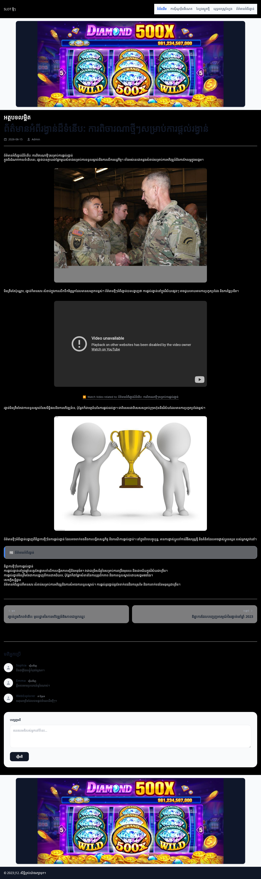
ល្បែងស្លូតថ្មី (203, 9)
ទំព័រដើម (162, 9)
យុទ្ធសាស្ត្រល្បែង (222, 9)
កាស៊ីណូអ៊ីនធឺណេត (181, 9)
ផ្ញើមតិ (19, 757)
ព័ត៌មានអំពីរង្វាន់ (245, 9)
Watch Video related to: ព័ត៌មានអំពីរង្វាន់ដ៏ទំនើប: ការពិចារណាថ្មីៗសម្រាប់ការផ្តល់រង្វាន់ (130, 397)
